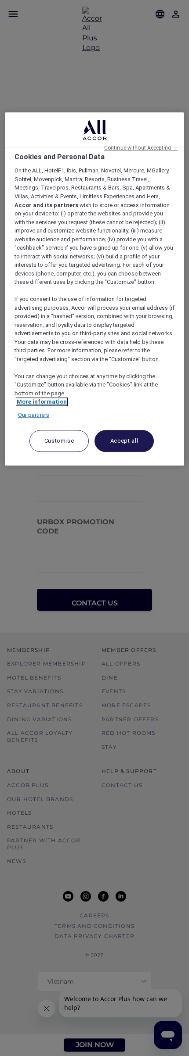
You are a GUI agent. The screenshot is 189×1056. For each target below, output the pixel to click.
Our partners (33, 415)
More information (42, 402)
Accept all (124, 441)
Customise (59, 441)
